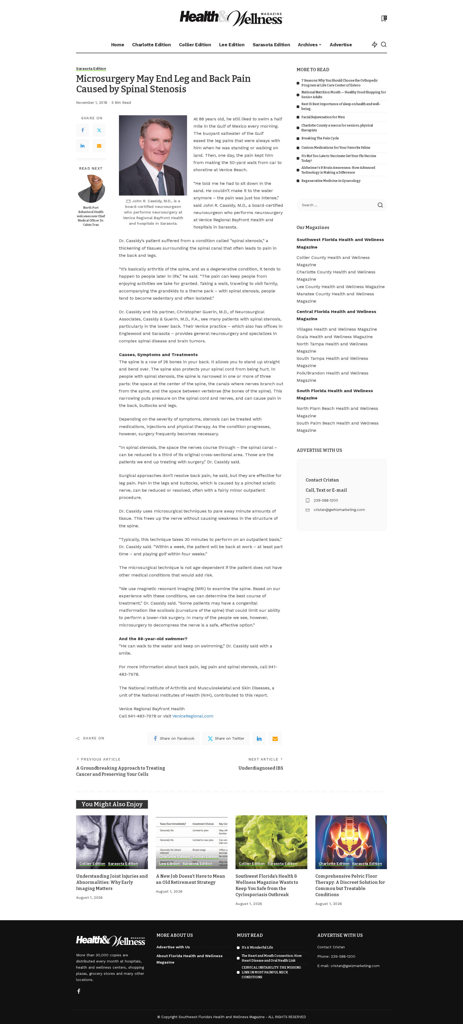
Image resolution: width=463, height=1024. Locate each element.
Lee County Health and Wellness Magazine (341, 286)
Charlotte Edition (174, 857)
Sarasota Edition (91, 69)
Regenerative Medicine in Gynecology (331, 181)
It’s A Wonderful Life (257, 947)
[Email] (99, 145)
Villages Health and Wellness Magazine (337, 329)
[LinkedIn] (82, 145)
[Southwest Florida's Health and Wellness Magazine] (231, 18)
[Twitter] (99, 130)
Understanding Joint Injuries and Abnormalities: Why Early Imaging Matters (112, 882)
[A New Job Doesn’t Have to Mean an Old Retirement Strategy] (192, 842)
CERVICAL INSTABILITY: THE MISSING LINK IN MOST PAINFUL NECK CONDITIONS (271, 972)
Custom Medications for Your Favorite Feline (335, 148)
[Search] (383, 45)
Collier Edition (92, 864)
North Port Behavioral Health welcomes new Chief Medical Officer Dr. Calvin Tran (91, 216)
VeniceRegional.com (192, 716)
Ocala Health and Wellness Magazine (335, 336)
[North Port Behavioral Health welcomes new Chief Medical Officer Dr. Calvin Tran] (91, 189)
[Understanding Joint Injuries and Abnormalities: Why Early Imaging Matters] (112, 842)
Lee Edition (169, 864)
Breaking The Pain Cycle (320, 138)
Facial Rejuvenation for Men (323, 117)
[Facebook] (82, 130)
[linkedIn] (259, 738)
